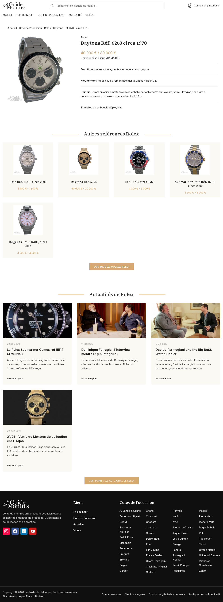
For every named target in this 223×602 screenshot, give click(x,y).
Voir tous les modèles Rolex (111, 266)
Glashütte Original (156, 566)
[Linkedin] (24, 531)
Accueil (12, 28)
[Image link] (16, 503)
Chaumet (151, 516)
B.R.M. (124, 522)
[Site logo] (14, 5)
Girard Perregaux (156, 561)
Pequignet (178, 570)
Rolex (47, 28)
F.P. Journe (152, 549)
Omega (176, 544)
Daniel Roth (153, 538)
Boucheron (126, 548)
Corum (150, 533)
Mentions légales (135, 594)
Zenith (202, 570)
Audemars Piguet (130, 516)
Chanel (150, 510)
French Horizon (35, 596)
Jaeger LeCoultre (182, 527)
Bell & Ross (126, 537)
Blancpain (125, 542)
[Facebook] (15, 531)
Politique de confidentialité (204, 594)
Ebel (148, 544)
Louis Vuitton (180, 538)
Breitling (124, 559)
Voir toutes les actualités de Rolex (111, 480)
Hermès (177, 510)
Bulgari (124, 565)
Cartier (124, 570)
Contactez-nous (111, 594)
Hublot (176, 516)
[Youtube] (32, 531)
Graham (150, 572)
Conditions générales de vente (167, 594)
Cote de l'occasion (30, 28)
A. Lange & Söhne (130, 510)
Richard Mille (206, 522)
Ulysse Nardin (207, 549)
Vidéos (77, 530)
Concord (151, 527)
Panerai (176, 549)
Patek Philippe (181, 565)
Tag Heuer (205, 538)
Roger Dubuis (207, 527)
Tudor (202, 544)
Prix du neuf (80, 511)
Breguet (124, 554)
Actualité (78, 524)
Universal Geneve (209, 555)
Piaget (203, 510)
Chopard (151, 522)
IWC (175, 522)
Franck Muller (154, 555)
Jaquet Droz (179, 533)
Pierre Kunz (206, 516)
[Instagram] (6, 531)
